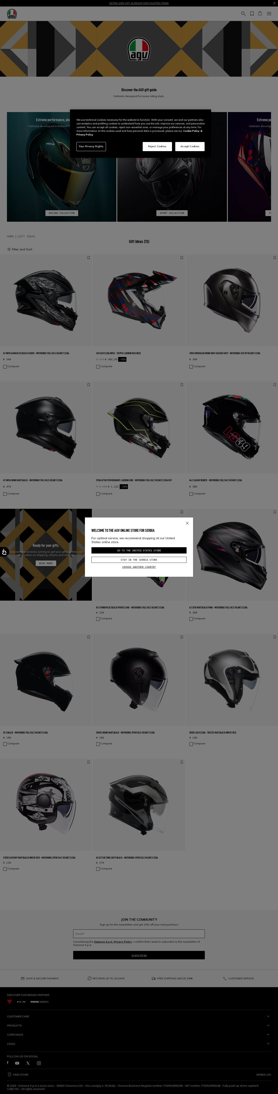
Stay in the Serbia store (139, 559)
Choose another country (139, 566)
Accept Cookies (190, 146)
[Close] (187, 522)
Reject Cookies (157, 146)
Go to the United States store (139, 550)
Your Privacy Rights (91, 146)
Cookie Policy (191, 130)
